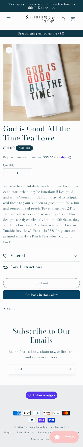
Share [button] (11, 309)
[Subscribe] (70, 369)
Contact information (43, 439)
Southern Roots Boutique (39, 427)
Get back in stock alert (41, 294)
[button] (8, 19)
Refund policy (25, 432)
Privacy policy (46, 432)
